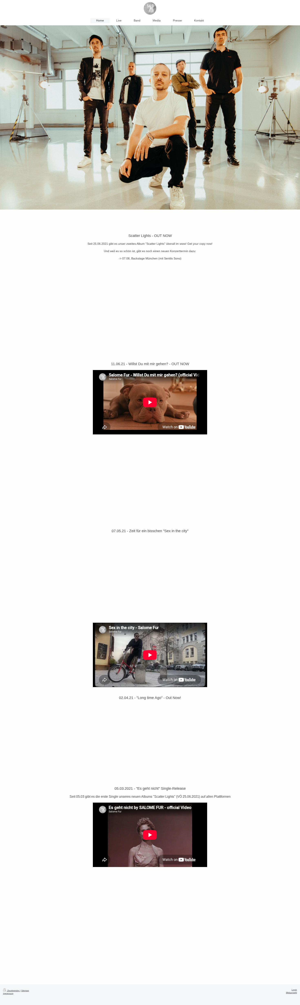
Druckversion (13, 990)
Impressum (8, 993)
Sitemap (25, 990)
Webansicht (291, 993)
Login (294, 990)
